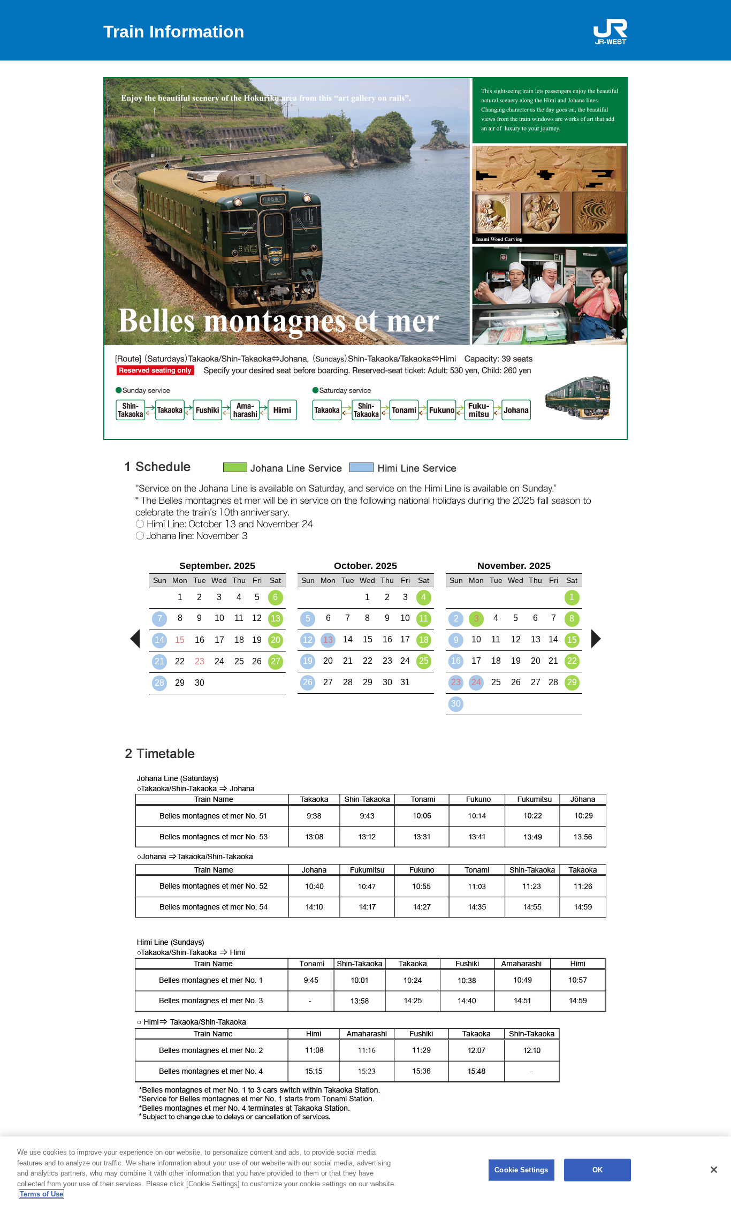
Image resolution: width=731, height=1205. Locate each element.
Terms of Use (41, 1194)
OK (597, 1170)
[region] (365, 1170)
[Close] (714, 1169)
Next (596, 638)
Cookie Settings (521, 1170)
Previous (135, 638)
